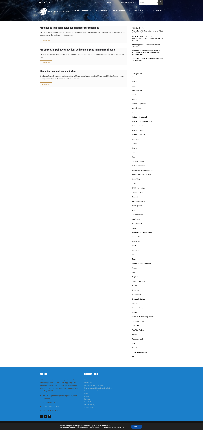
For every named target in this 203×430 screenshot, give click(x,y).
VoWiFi (134, 348)
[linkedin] (40, 2)
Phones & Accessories (82, 10)
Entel (134, 184)
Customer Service (138, 166)
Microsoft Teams (138, 237)
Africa (134, 86)
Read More (46, 41)
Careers (134, 144)
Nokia (134, 259)
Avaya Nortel (136, 108)
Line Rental (136, 219)
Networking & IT (136, 10)
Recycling (135, 290)
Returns (87, 399)
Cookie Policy (89, 407)
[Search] (160, 2)
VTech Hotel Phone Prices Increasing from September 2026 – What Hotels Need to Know (147, 39)
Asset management (139, 104)
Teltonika (135, 326)
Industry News (137, 206)
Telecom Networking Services (143, 317)
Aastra (134, 81)
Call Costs (135, 139)
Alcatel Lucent (137, 90)
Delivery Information (92, 391)
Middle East (136, 241)
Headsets (135, 197)
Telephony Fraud (138, 321)
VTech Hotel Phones (139, 352)
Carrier (134, 148)
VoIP (133, 343)
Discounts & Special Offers (141, 175)
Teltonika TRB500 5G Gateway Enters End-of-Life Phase (147, 59)
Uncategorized (137, 339)
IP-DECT (135, 210)
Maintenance (137, 224)
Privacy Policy (89, 405)
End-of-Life (136, 179)
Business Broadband (139, 117)
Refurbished (136, 295)
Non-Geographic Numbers (141, 263)
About (86, 380)
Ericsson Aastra (137, 192)
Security (135, 303)
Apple (134, 95)
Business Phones (138, 130)
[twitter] (45, 2)
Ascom (134, 99)
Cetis (133, 152)
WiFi (133, 357)
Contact (159, 10)
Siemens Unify (137, 308)
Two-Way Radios (118, 10)
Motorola (135, 250)
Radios (134, 286)
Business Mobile (138, 126)
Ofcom (134, 268)
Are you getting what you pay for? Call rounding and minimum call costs (77, 50)
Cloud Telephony (138, 161)
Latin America (137, 215)
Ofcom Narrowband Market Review (58, 72)
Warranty (87, 396)
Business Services (138, 135)
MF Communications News (142, 232)
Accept (136, 427)
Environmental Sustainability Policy (98, 388)
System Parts (101, 10)
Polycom (135, 277)
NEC (133, 255)
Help (86, 394)
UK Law (134, 334)
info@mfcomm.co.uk (129, 2)
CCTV (149, 10)
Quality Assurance (91, 402)
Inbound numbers (138, 201)
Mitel (134, 246)
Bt (132, 113)
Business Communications (142, 121)
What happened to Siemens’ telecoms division (146, 46)
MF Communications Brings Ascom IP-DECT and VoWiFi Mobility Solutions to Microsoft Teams (146, 52)
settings (121, 428)
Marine (134, 228)
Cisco (134, 157)
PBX (133, 272)
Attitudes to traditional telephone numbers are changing (69, 28)
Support (135, 312)
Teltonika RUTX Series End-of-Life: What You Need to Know (147, 32)
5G (132, 77)
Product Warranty (138, 281)
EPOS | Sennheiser (138, 188)
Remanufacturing (138, 299)
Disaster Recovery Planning (142, 170)
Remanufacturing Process (94, 385)
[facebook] (49, 2)
